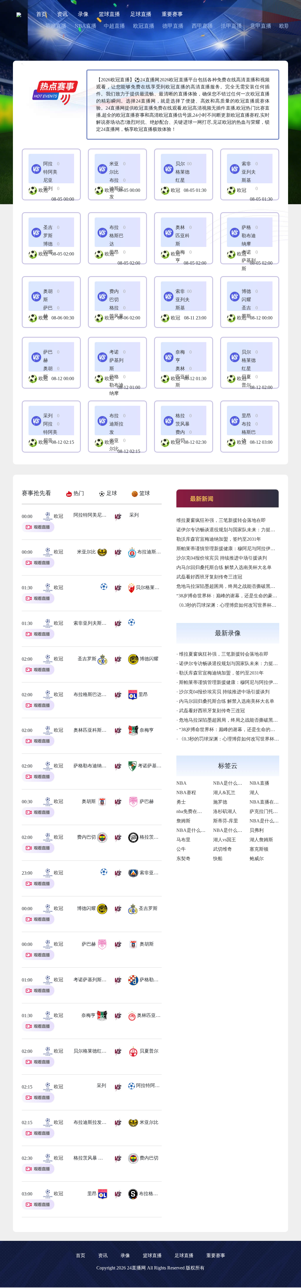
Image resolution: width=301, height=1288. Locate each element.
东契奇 (183, 858)
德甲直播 (172, 26)
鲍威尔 (257, 858)
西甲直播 (202, 26)
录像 (83, 14)
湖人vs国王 (224, 839)
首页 (41, 14)
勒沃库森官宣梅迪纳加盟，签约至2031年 (218, 539)
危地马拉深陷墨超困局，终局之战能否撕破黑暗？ (228, 586)
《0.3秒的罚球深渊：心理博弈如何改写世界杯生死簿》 (233, 605)
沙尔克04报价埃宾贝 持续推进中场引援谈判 (221, 557)
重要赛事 (172, 14)
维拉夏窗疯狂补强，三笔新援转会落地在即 (221, 520)
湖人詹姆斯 (261, 839)
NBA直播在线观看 (269, 801)
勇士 (181, 801)
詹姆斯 (183, 820)
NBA (181, 783)
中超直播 (114, 26)
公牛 (181, 849)
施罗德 (220, 801)
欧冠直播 (143, 26)
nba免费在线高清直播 (198, 811)
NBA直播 (85, 26)
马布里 (183, 839)
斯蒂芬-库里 (225, 820)
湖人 (254, 792)
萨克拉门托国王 (266, 811)
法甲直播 (231, 26)
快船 (218, 858)
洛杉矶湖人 (225, 811)
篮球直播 (109, 14)
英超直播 (55, 26)
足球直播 (140, 14)
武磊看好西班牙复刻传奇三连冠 (209, 576)
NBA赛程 (186, 792)
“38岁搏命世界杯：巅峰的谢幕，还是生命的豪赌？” (230, 595)
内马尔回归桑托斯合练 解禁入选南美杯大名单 (224, 567)
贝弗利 (257, 830)
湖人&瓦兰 (224, 792)
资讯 (62, 14)
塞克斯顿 (259, 849)
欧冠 (43, 190)
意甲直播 (260, 26)
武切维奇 (222, 849)
